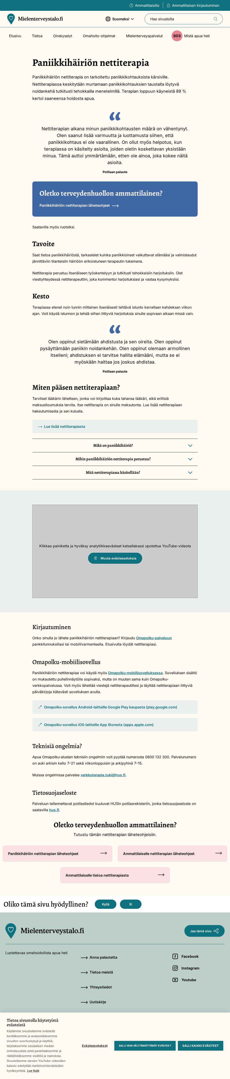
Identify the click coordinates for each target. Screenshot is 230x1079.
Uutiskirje (98, 1002)
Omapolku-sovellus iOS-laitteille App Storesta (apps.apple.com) (96, 726)
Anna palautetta (103, 957)
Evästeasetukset (95, 1045)
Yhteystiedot (101, 987)
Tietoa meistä (101, 972)
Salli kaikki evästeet (200, 1045)
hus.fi (54, 810)
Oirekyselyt (62, 36)
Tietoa (37, 36)
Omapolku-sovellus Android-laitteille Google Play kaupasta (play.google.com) (107, 709)
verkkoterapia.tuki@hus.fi (103, 775)
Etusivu (15, 36)
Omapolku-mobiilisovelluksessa (135, 673)
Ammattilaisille (147, 5)
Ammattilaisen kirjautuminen (195, 5)
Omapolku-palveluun (154, 638)
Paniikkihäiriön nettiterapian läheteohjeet (75, 205)
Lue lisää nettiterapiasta (64, 426)
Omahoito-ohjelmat (99, 36)
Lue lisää (33, 1070)
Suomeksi (117, 21)
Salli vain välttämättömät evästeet (145, 1045)
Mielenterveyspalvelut (144, 36)
